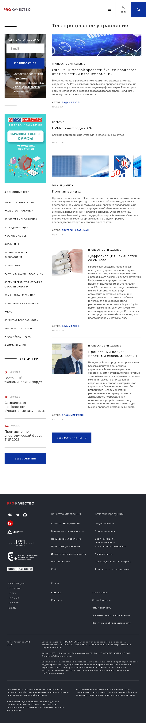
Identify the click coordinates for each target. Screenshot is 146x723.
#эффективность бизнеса (22, 303)
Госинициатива (60, 561)
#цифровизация (15, 273)
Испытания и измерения (110, 546)
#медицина (12, 244)
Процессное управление (66, 539)
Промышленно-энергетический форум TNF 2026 (24, 435)
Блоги (12, 593)
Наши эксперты (102, 607)
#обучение (36, 273)
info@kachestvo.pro (61, 656)
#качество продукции (19, 210)
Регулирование (104, 523)
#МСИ (28, 328)
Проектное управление (65, 546)
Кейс (54, 569)
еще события (25, 458)
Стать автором (101, 592)
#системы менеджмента (21, 219)
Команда (56, 592)
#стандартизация (16, 227)
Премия (13, 598)
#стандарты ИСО (25, 295)
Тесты (11, 608)
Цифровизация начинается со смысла (112, 258)
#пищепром (12, 265)
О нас (55, 583)
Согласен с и (28, 82)
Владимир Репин (73, 415)
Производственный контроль (113, 561)
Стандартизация (105, 531)
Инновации (16, 583)
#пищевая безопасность (21, 320)
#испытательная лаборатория (16, 254)
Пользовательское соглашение (111, 615)
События (14, 588)
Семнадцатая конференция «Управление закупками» (25, 407)
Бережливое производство (68, 531)
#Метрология (13, 328)
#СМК (8, 295)
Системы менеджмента (65, 523)
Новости (14, 603)
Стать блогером (101, 600)
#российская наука (18, 336)
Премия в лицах (66, 191)
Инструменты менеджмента (68, 554)
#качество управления (20, 202)
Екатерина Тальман (75, 230)
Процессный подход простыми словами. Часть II (112, 354)
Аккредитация (104, 554)
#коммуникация (15, 345)
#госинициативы (16, 235)
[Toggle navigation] (109, 9)
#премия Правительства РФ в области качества (24, 284)
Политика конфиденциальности (111, 623)
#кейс (8, 311)
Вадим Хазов (71, 102)
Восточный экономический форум (23, 380)
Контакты (57, 600)
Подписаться (25, 63)
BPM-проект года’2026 (72, 128)
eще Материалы (70, 437)
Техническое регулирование (113, 569)
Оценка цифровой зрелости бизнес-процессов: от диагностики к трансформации (94, 72)
